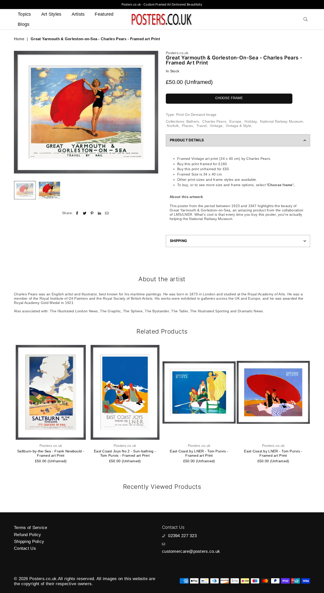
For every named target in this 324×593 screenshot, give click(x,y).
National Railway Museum (281, 121)
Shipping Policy (29, 541)
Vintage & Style (238, 126)
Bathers (192, 121)
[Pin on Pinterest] (92, 213)
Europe (235, 121)
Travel (201, 126)
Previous (18, 112)
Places (187, 126)
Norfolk (173, 126)
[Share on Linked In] (100, 213)
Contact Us (25, 548)
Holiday (251, 121)
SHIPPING (178, 240)
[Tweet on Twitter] (85, 213)
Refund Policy (27, 534)
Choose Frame (229, 98)
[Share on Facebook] (77, 213)
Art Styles (51, 14)
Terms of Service (30, 527)
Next (153, 112)
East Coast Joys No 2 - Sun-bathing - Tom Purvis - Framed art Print (125, 453)
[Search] (305, 19)
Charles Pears (214, 121)
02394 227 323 (182, 535)
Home (19, 39)
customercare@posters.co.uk (191, 551)
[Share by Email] (107, 213)
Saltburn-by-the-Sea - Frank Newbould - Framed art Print (50, 453)
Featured (104, 14)
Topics (24, 14)
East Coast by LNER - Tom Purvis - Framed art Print (199, 453)
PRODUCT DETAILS (187, 140)
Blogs (23, 24)
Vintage (216, 126)
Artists (78, 14)
